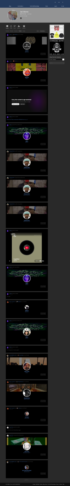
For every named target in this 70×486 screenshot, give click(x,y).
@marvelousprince (27, 168)
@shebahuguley (27, 471)
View (26, 15)
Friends (19, 28)
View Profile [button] (43, 53)
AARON (16, 34)
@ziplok (26, 142)
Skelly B (19, 301)
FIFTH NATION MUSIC (23, 461)
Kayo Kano (11, 427)
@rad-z (27, 78)
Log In (55, 6)
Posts (15, 28)
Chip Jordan (21, 355)
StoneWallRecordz (12, 355)
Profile (11, 28)
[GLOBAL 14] (11, 2)
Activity (7, 28)
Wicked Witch (11, 151)
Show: (38, 31)
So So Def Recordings (34, 6)
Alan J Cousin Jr (12, 301)
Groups (24, 28)
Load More (26, 479)
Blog (10, 6)
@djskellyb (27, 311)
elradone (27, 77)
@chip (27, 372)
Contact (60, 484)
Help (63, 484)
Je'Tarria (19, 408)
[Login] (63, 6)
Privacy (57, 484)
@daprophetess (27, 399)
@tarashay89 (27, 418)
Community (20, 6)
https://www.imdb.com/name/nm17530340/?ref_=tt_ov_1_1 (17, 119)
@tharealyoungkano (26, 452)
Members (37, 484)
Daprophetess (20, 381)
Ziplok (10, 34)
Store (47, 6)
